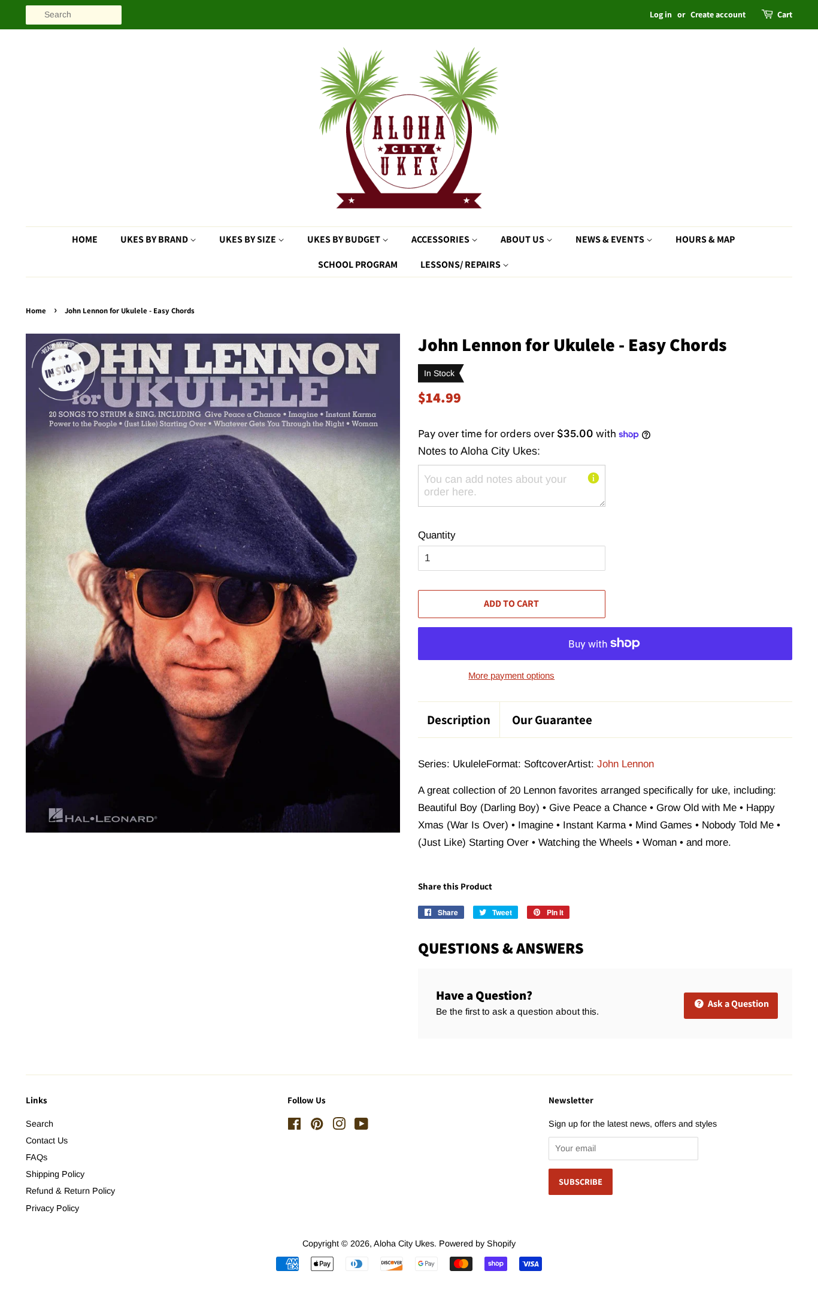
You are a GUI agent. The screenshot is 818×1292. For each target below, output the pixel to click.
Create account (718, 14)
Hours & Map (705, 239)
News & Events (610, 239)
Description (458, 720)
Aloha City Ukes (404, 1243)
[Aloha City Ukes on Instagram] (339, 1126)
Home (85, 239)
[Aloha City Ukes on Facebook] (294, 1126)
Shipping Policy (55, 1174)
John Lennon (625, 764)
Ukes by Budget (344, 239)
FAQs (36, 1157)
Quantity (437, 535)
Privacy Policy (52, 1208)
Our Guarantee (552, 720)
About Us (523, 239)
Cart (784, 14)
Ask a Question (737, 1003)
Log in (661, 14)
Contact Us (47, 1140)
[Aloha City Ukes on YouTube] (361, 1126)
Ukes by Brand (155, 239)
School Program (358, 264)
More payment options (511, 675)
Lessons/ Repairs (461, 264)
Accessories (441, 239)
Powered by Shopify (477, 1243)
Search (39, 1123)
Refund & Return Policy (70, 1191)
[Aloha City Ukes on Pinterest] (316, 1126)
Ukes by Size (248, 239)
